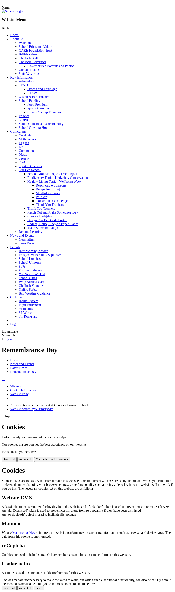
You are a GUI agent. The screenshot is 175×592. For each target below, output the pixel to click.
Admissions (27, 81)
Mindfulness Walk (48, 193)
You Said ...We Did (32, 274)
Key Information (21, 77)
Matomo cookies (23, 532)
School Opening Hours (34, 127)
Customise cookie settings (52, 459)
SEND (23, 85)
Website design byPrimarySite (31, 409)
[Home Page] (12, 11)
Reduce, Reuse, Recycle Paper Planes (52, 224)
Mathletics (26, 309)
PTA (22, 266)
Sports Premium (38, 108)
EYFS (23, 147)
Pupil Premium (37, 104)
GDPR (23, 120)
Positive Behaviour (31, 270)
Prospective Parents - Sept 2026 (40, 255)
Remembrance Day (23, 372)
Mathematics (27, 139)
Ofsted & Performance (34, 97)
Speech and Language (42, 89)
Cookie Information (23, 390)
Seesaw (24, 158)
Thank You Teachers (50, 204)
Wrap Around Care (31, 282)
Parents (15, 247)
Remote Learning (30, 231)
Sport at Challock (30, 166)
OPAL (23, 162)
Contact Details (29, 70)
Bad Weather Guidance (34, 293)
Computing (26, 150)
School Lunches (30, 258)
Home (14, 35)
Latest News (18, 368)
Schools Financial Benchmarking (41, 124)
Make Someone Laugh (42, 228)
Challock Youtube (31, 285)
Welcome (25, 43)
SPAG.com (26, 312)
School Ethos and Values (35, 46)
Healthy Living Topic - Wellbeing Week (54, 181)
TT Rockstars (28, 316)
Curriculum (18, 131)
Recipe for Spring (48, 189)
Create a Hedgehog (40, 216)
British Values (28, 54)
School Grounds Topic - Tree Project (52, 174)
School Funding (29, 100)
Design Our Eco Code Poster (47, 220)
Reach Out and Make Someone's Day (52, 212)
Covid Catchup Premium (44, 112)
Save (39, 588)
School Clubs (28, 278)
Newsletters (27, 239)
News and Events (22, 235)
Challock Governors (32, 62)
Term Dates (26, 243)
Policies (24, 116)
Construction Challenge (52, 201)
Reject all (9, 459)
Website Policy (20, 394)
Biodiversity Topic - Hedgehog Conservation (57, 177)
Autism (32, 93)
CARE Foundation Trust (35, 50)
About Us (16, 39)
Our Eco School (30, 170)
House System (28, 301)
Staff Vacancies (29, 73)
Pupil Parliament (30, 305)
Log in (14, 324)
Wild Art (41, 197)
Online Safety (28, 289)
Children (16, 297)
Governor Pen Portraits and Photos (50, 66)
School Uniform (30, 262)
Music (23, 154)
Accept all (25, 459)
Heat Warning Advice (33, 251)
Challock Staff (28, 58)
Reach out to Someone (51, 185)
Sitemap (15, 386)
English (24, 143)
